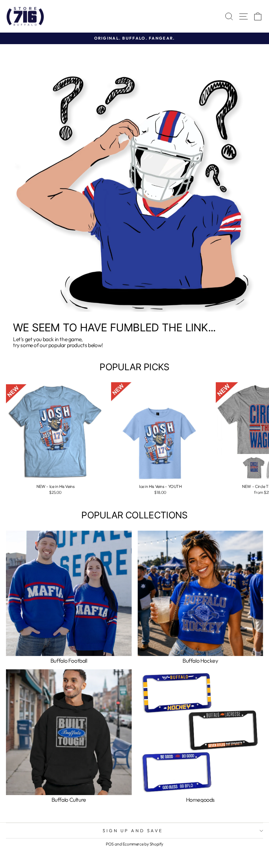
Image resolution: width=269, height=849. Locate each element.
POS (110, 844)
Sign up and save (133, 830)
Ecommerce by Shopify (143, 844)
